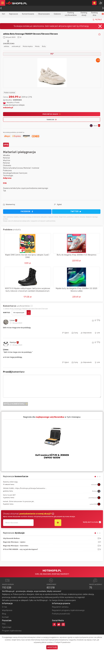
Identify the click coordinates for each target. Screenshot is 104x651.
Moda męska (28, 46)
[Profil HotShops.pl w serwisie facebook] (54, 624)
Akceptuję (52, 647)
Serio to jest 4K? (9, 495)
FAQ (3, 624)
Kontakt (5, 617)
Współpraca (7, 610)
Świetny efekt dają (10, 482)
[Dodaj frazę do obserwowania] (58, 522)
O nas (4, 607)
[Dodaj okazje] (94, 3)
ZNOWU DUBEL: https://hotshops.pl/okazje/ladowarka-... (25, 488)
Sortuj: (6, 312)
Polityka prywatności (61, 614)
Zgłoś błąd (6, 627)
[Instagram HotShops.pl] (63, 624)
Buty (44, 46)
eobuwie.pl (16, 46)
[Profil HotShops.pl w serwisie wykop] (58, 624)
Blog (4, 614)
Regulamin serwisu (60, 607)
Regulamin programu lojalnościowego (68, 610)
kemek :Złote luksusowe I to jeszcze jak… (19, 501)
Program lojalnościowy (12, 631)
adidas (6, 46)
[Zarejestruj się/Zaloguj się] (100, 3)
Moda (37, 46)
